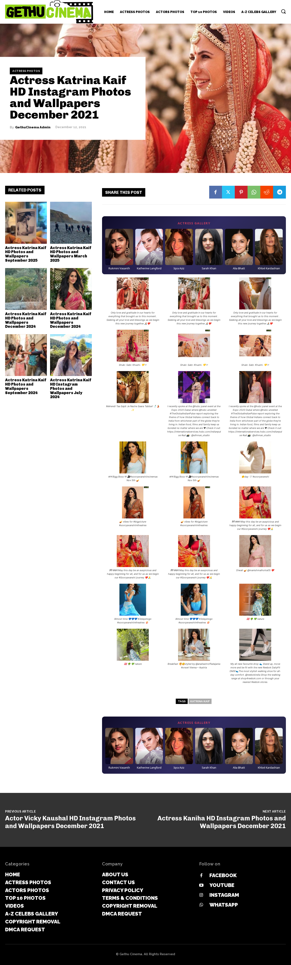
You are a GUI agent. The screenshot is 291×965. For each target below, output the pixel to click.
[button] (283, 11)
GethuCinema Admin (32, 127)
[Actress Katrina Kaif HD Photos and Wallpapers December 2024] (26, 289)
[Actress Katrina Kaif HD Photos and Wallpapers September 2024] (26, 355)
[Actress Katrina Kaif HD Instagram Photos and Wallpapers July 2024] (71, 355)
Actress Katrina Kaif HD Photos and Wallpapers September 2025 (25, 254)
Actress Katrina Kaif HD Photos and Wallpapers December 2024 (25, 320)
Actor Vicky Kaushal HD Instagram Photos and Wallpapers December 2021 (70, 822)
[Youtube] (201, 885)
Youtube (221, 885)
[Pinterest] (241, 192)
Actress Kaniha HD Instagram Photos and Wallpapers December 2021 (221, 822)
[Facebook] (215, 192)
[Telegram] (279, 192)
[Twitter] (228, 192)
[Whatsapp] (201, 905)
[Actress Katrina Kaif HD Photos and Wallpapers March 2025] (71, 223)
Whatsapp (223, 905)
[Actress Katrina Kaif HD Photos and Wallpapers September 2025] (26, 223)
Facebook (223, 875)
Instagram (224, 895)
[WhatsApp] (254, 192)
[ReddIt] (266, 192)
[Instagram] (201, 895)
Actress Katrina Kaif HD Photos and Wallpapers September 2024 (25, 386)
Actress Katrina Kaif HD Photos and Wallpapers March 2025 (70, 254)
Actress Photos (26, 71)
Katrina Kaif (200, 701)
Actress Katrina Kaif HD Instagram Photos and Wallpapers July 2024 (70, 388)
